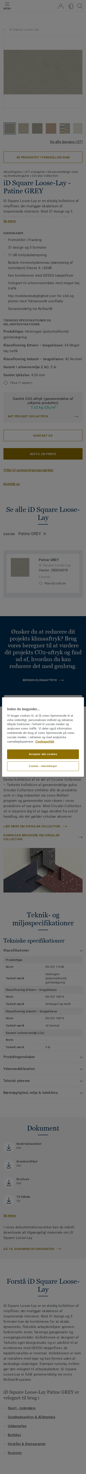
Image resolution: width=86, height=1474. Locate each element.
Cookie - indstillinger (43, 766)
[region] (43, 737)
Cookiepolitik (44, 741)
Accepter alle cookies (43, 754)
